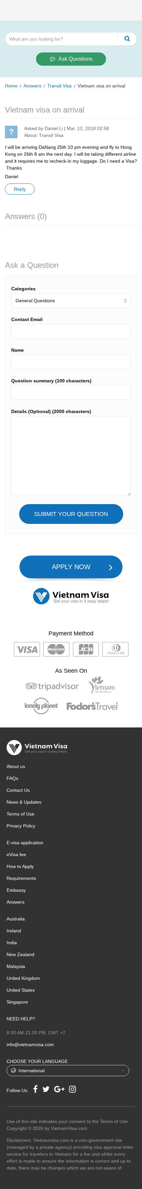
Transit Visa (59, 85)
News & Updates (24, 802)
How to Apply (20, 866)
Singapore (17, 1002)
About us (16, 766)
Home (11, 85)
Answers (32, 85)
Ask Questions (75, 59)
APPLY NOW (71, 566)
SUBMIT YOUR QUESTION (71, 514)
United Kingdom (23, 978)
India (12, 942)
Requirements (21, 878)
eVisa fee (16, 854)
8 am (39, 154)
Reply (20, 189)
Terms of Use (20, 814)
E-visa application (25, 842)
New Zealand (20, 954)
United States (21, 990)
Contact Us (18, 790)
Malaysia (16, 966)
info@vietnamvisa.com (30, 1044)
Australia (16, 918)
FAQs (12, 778)
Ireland (14, 930)
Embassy (16, 890)
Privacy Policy (21, 825)
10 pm (74, 147)
